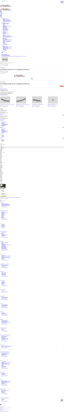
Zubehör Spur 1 (3, 339)
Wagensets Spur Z (3, 354)
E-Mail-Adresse (2, 407)
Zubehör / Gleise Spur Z (4, 355)
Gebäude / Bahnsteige (4, 366)
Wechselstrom (4, 54)
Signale (3, 43)
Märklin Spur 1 (3, 217)
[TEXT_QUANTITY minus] (0, 81)
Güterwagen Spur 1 (4, 337)
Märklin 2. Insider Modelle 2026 (6, 19)
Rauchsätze (4, 40)
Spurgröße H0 (4, 33)
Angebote (3, 203)
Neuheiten (4, 18)
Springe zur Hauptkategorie (4, 267)
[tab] (32, 127)
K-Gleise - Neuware (6, 55)
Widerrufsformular (3, 123)
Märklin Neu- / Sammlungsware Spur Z (6, 346)
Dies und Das (3, 374)
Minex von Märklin (5, 28)
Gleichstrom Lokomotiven (4, 320)
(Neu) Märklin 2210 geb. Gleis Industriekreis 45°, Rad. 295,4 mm (7, 104)
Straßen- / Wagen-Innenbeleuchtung (5, 363)
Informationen (2, 127)
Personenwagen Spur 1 (4, 336)
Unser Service (3, 136)
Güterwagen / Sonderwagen (5, 321)
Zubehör (3, 38)
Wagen (3, 24)
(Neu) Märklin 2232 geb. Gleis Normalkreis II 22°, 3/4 (38, 104)
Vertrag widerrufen (4, 128)
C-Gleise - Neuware (4, 272)
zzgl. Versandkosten (6, 72)
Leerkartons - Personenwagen (5, 297)
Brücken (2, 364)
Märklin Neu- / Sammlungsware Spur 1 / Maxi (8, 36)
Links (2, 141)
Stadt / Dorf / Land (4, 391)
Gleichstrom (3, 225)
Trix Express (4, 32)
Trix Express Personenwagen (5, 305)
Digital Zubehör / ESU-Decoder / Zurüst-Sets (6, 362)
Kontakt (2, 139)
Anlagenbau (3, 46)
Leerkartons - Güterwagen (4, 298)
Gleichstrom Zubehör (4, 322)
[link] (32, 11)
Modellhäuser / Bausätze (5, 47)
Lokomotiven (3, 281)
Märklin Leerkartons (5, 29)
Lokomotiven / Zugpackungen (6, 23)
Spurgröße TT (3, 329)
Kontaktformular (2, 119)
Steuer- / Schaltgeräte (4, 361)
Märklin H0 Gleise (5, 27)
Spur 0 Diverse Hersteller (4, 247)
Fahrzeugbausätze (3, 392)
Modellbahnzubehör (4, 373)
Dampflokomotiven (4, 232)
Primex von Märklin (4, 246)
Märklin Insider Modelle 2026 (5, 212)
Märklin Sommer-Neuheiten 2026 (6, 20)
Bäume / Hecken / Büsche (5, 48)
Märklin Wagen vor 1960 (4, 265)
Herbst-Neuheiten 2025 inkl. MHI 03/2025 (7, 21)
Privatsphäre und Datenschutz (5, 124)
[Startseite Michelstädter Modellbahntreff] (5, 10)
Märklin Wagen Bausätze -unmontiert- (6, 257)
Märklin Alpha (4, 26)
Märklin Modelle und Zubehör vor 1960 (6, 244)
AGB (2, 122)
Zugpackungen (3, 215)
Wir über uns (3, 135)
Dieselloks (3, 233)
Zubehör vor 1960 (3, 266)
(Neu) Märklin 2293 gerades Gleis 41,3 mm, (52, 104)
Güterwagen (3, 214)
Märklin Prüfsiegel (4, 235)
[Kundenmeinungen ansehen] (3, 197)
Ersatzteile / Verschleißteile (6, 30)
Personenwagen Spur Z (4, 353)
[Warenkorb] (0, 404)
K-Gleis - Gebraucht (4, 274)
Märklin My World (5, 25)
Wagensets (3, 258)
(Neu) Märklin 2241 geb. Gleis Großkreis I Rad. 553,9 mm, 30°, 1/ (23, 104)
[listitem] (33, 190)
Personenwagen (3, 213)
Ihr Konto (62, 2)
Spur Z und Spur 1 (5, 35)
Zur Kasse (63, 1)
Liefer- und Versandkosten (4, 131)
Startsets (2, 243)
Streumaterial (4, 49)
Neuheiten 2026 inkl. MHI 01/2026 (5, 204)
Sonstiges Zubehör (5, 44)
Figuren (2, 399)
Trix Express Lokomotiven (4, 304)
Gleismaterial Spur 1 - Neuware (5, 338)
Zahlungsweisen (3, 125)
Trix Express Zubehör (4, 306)
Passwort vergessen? (3, 409)
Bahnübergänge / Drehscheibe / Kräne (7, 41)
